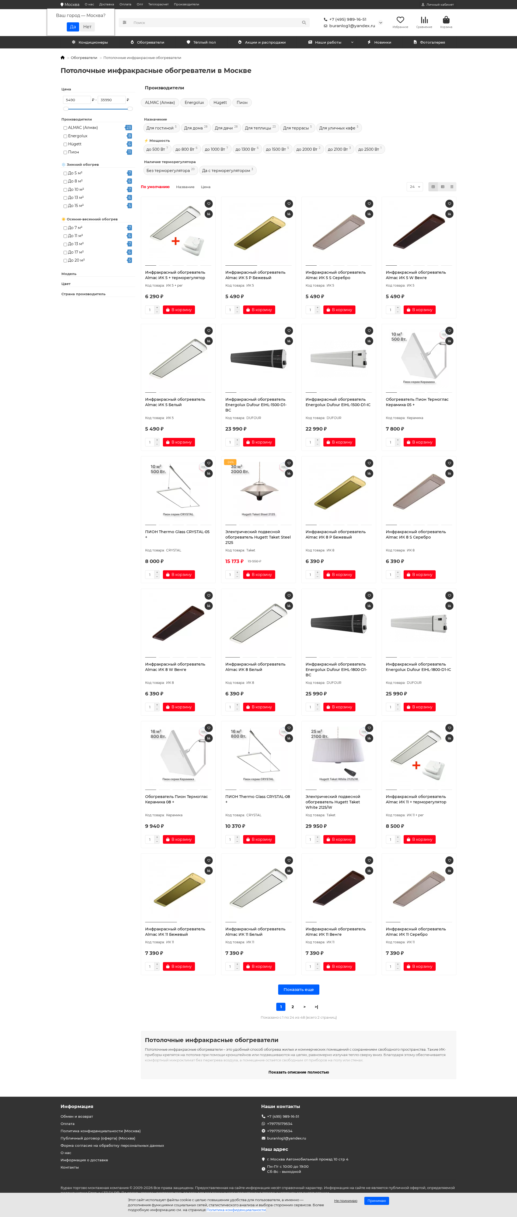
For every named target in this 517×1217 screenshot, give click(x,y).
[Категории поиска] (124, 22)
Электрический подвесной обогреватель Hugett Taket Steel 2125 (258, 537)
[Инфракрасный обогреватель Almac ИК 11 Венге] (339, 889)
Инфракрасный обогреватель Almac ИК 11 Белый (255, 932)
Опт (140, 4)
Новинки (382, 42)
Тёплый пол (204, 42)
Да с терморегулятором (226, 170)
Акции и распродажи (265, 42)
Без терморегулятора (168, 170)
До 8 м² (75, 181)
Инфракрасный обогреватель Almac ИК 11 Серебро (416, 932)
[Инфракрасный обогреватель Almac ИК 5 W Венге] (419, 232)
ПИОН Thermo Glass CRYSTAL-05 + (177, 534)
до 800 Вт (185, 149)
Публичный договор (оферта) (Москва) (98, 1138)
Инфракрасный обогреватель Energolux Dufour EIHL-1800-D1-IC (418, 667)
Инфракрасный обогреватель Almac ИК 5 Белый (175, 402)
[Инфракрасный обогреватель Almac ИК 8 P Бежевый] (339, 491)
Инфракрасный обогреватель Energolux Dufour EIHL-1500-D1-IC (338, 402)
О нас (89, 4)
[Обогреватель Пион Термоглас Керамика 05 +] (419, 359)
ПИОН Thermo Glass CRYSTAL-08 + (257, 799)
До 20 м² (76, 260)
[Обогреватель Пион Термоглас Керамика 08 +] (178, 756)
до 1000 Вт (215, 149)
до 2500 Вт (368, 149)
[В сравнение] (209, 214)
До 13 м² (76, 197)
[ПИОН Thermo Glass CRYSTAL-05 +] (178, 491)
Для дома (193, 128)
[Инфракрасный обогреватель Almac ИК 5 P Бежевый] (258, 232)
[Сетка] (433, 186)
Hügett (75, 144)
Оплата (125, 4)
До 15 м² (76, 205)
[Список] (443, 186)
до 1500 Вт (276, 149)
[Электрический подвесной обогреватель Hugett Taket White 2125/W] (339, 756)
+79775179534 (279, 1123)
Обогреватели (150, 42)
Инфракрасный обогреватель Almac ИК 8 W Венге (175, 667)
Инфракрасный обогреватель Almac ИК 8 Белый (255, 667)
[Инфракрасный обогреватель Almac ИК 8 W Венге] (178, 624)
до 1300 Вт (246, 149)
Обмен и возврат (77, 1116)
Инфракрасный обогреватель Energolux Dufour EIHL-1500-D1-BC (256, 405)
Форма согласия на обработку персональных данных (112, 1145)
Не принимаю (345, 1201)
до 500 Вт (155, 149)
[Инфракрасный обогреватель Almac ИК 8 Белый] (258, 624)
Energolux (77, 135)
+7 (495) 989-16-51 (347, 19)
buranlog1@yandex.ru (352, 25)
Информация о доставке (84, 1160)
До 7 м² (75, 227)
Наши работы (328, 42)
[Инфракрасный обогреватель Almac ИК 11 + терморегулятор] (419, 756)
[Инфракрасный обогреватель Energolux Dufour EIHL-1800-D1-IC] (419, 624)
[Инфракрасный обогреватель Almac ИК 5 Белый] (178, 359)
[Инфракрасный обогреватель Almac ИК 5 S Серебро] (339, 232)
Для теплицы (258, 128)
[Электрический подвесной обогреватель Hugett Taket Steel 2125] (258, 491)
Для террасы (296, 128)
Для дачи (224, 128)
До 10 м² (76, 189)
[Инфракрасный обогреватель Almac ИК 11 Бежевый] (178, 889)
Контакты (70, 1167)
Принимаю (377, 1201)
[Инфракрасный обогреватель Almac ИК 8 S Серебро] (419, 491)
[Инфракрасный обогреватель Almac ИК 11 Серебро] (419, 889)
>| (316, 1006)
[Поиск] (304, 22)
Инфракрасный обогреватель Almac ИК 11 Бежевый (175, 932)
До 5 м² (75, 173)
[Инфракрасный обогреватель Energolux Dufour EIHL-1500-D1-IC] (339, 359)
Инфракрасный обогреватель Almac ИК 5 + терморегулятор (175, 275)
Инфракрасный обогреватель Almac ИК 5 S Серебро (336, 275)
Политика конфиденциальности (236, 1210)
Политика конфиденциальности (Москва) (101, 1131)
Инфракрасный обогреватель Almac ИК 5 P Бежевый (255, 275)
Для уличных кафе (337, 128)
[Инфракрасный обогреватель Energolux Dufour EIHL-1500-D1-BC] (258, 359)
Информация (77, 1106)
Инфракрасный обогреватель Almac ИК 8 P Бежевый (336, 534)
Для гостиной (160, 128)
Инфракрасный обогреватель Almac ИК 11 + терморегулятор (416, 799)
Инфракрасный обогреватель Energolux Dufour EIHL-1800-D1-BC (336, 669)
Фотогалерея (432, 42)
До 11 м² (75, 235)
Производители (186, 4)
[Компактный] (451, 186)
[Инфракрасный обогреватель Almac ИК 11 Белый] (258, 889)
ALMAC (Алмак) (83, 127)
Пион (73, 152)
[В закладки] (209, 204)
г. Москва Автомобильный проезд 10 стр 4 (307, 1159)
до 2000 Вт (306, 149)
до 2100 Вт (338, 149)
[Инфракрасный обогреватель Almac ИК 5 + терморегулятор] (178, 232)
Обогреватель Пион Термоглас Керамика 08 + (176, 799)
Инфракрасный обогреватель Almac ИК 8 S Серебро (416, 534)
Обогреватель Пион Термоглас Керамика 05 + (417, 402)
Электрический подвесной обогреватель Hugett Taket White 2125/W (333, 802)
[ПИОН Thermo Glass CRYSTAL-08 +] (258, 756)
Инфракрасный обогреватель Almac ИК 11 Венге (336, 932)
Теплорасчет (158, 4)
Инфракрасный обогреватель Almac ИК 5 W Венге (416, 275)
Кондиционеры (93, 42)
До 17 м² (76, 252)
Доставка (106, 4)
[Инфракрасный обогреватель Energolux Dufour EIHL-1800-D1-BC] (339, 624)
